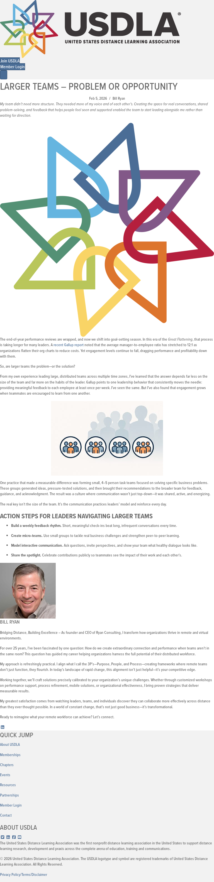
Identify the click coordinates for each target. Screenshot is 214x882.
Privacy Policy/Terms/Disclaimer (23, 875)
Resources (8, 785)
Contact (6, 815)
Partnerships (9, 795)
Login (17, 805)
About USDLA (10, 744)
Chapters (7, 765)
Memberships (10, 755)
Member (6, 805)
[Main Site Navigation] (3, 74)
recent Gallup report (69, 345)
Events (5, 775)
